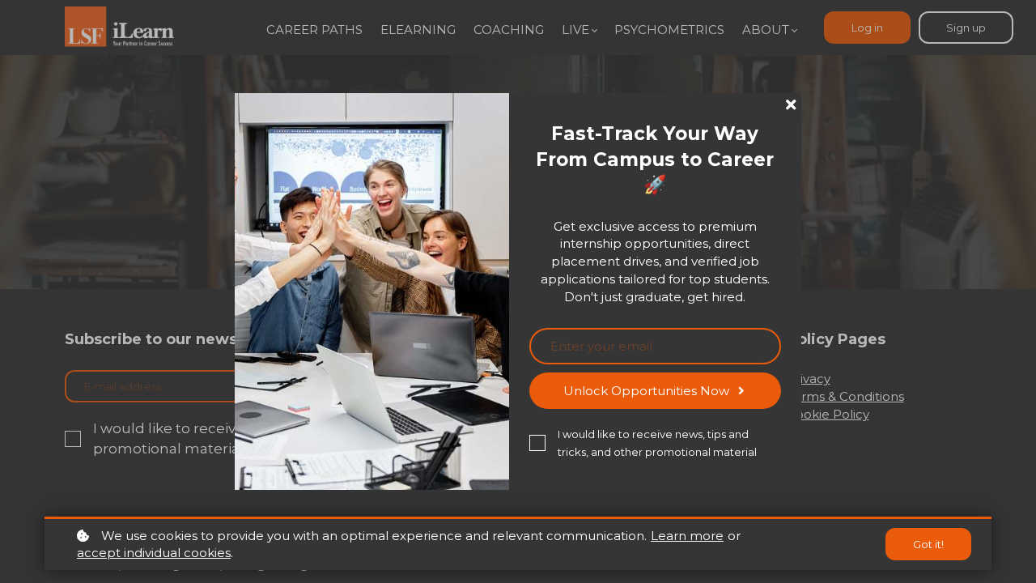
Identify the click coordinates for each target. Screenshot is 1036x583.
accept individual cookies (154, 552)
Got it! (928, 544)
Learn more (687, 535)
